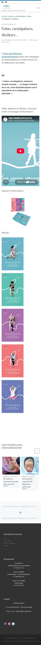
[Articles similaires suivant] (36, 451)
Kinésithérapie (20, 16)
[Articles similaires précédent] (31, 451)
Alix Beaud (8, 40)
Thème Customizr (33, 641)
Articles (10, 16)
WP (12, 641)
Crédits (5, 545)
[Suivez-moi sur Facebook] (6, 2)
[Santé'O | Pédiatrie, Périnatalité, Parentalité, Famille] (6, 6)
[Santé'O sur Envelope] (13, 623)
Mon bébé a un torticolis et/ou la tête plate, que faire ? (10, 481)
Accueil (4, 16)
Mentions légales (9, 543)
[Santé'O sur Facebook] (5, 623)
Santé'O (15, 638)
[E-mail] (2, 2)
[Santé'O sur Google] (9, 623)
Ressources (7, 541)
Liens (5, 539)
